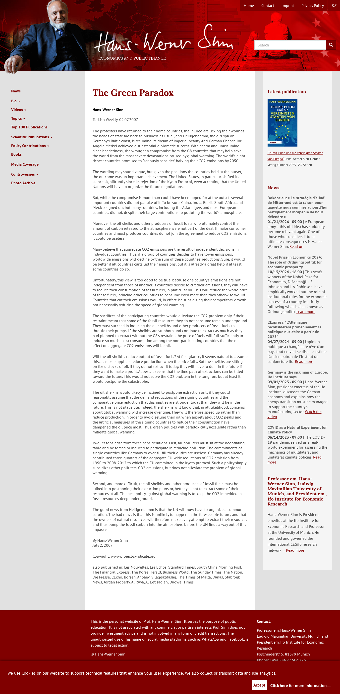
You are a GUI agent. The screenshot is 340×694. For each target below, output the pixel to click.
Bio (14, 100)
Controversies (23, 174)
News (16, 90)
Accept (259, 685)
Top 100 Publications (29, 126)
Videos (17, 109)
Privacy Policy (312, 5)
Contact (267, 5)
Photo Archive (23, 182)
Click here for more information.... (300, 685)
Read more (304, 361)
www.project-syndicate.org (133, 556)
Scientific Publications (30, 136)
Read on (296, 246)
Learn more (305, 311)
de (334, 5)
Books (16, 154)
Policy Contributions (29, 145)
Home (249, 5)
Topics (17, 118)
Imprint (288, 5)
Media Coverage (25, 164)
